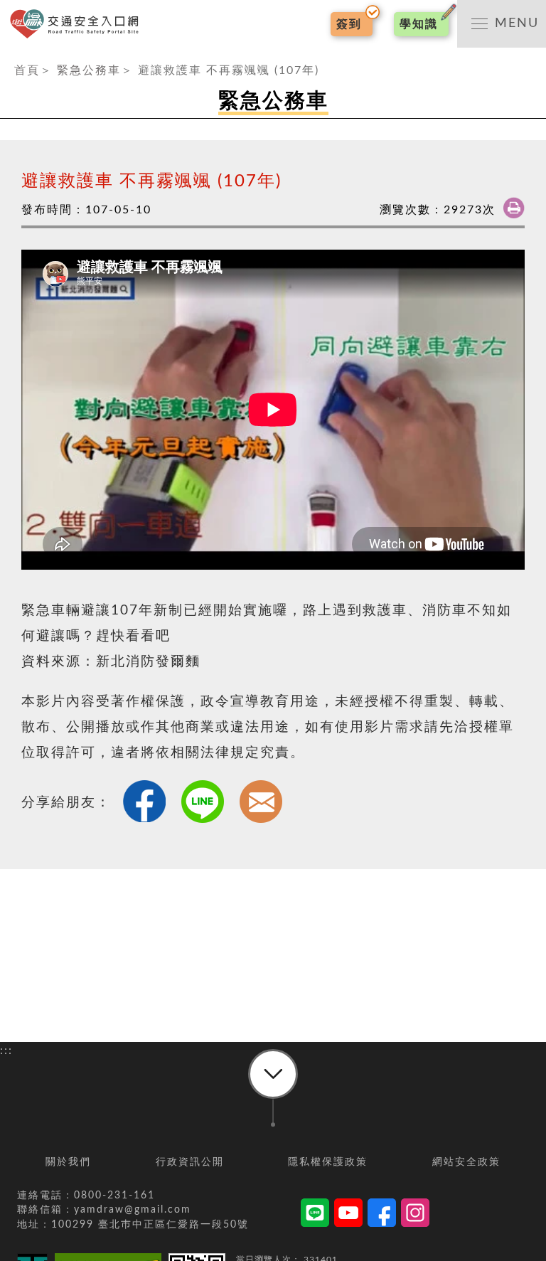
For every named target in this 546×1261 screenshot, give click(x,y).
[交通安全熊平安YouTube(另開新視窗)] (348, 1215)
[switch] (501, 24)
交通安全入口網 (78, 24)
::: (6, 56)
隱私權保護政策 (328, 1162)
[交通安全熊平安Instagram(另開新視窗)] (415, 1215)
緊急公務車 (89, 70)
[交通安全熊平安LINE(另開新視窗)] (315, 1215)
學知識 (419, 24)
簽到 (349, 24)
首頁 (27, 70)
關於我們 (68, 1162)
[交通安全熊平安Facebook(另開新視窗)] (382, 1215)
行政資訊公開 (190, 1162)
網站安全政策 (466, 1162)
